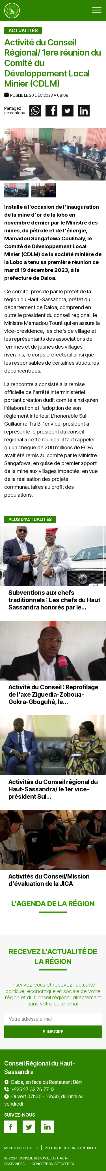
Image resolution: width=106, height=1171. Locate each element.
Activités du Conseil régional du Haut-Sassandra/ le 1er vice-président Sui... (53, 789)
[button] (97, 11)
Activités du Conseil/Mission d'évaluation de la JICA (49, 880)
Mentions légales (21, 1148)
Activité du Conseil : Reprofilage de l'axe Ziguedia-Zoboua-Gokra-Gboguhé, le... (53, 694)
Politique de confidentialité (71, 1148)
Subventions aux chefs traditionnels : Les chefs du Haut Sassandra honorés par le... (54, 600)
